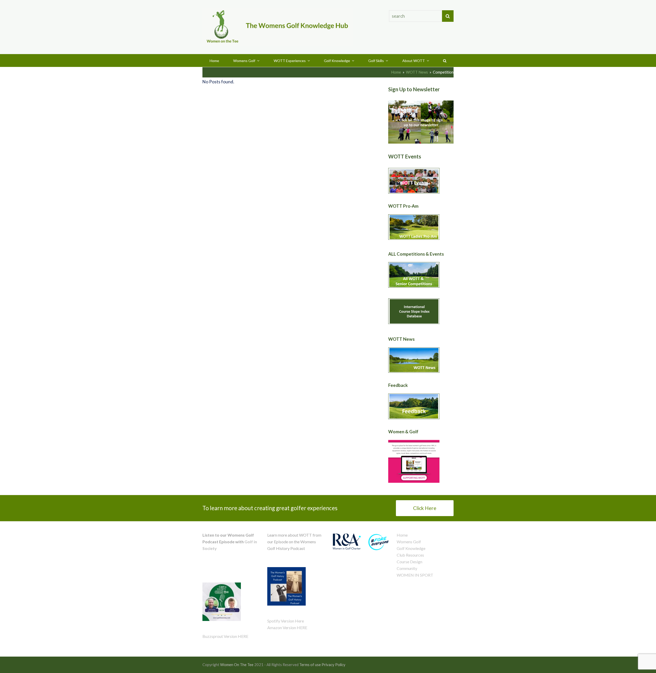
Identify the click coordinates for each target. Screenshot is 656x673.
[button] (445, 60)
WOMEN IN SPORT (415, 574)
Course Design (409, 561)
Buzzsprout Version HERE (225, 636)
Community (407, 568)
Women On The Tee (236, 664)
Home (402, 535)
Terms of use (310, 664)
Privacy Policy (333, 664)
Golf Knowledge (411, 548)
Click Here (424, 508)
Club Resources (410, 555)
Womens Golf (409, 541)
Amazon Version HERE (287, 627)
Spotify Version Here (285, 620)
